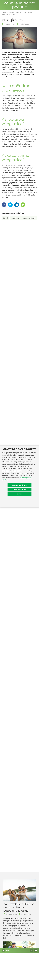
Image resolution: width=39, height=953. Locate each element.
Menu (8, 950)
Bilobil (27, 175)
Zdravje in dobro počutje (19, 5)
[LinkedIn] (16, 204)
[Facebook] (4, 204)
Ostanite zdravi (9, 24)
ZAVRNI (19, 494)
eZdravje (5, 12)
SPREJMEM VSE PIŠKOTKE (19, 485)
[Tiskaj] (23, 204)
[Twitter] (10, 204)
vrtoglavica (15, 218)
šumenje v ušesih (29, 218)
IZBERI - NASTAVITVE (19, 489)
